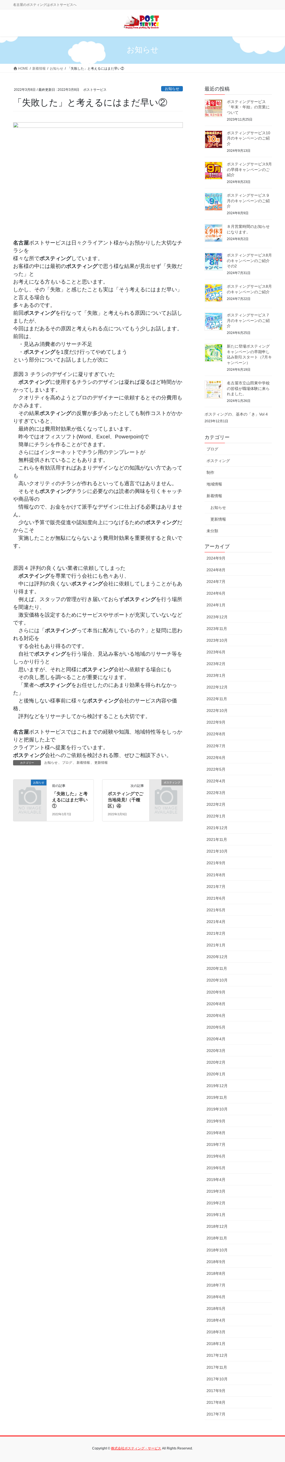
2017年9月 (216, 1390)
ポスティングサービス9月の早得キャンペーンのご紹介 (249, 169)
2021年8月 (216, 875)
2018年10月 (217, 1250)
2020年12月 (217, 957)
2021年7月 (216, 886)
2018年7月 (216, 1285)
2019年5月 (216, 1168)
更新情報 (101, 763)
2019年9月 (216, 1121)
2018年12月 (217, 1226)
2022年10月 (217, 710)
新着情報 (83, 763)
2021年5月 (216, 910)
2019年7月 (216, 1144)
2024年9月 (216, 558)
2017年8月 (216, 1402)
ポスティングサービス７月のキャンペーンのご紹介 (248, 320)
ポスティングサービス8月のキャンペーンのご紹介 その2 (249, 260)
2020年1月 (216, 1074)
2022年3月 (216, 792)
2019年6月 (216, 1156)
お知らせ (172, 89)
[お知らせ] (29, 789)
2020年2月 (216, 1062)
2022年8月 (216, 734)
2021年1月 (216, 945)
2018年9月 (216, 1262)
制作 (210, 472)
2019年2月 (216, 1203)
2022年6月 (216, 757)
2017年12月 (217, 1355)
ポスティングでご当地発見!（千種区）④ (125, 800)
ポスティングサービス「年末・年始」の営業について (248, 107)
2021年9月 (216, 863)
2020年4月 (216, 1039)
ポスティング (218, 460)
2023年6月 (216, 652)
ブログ (67, 763)
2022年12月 (217, 687)
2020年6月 (216, 1015)
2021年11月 (217, 839)
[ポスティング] (166, 789)
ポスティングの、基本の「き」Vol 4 (236, 414)
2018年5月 (216, 1308)
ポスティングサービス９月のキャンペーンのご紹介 (248, 200)
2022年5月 (216, 769)
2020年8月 (216, 1004)
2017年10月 (217, 1379)
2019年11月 (217, 1097)
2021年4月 (216, 921)
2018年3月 (216, 1332)
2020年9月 (216, 992)
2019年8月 (216, 1133)
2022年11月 (217, 699)
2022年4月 (216, 781)
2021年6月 (216, 898)
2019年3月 (216, 1191)
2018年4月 (216, 1320)
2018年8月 (216, 1273)
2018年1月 (216, 1343)
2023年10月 (217, 640)
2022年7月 (216, 746)
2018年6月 (216, 1297)
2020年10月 (217, 980)
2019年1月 (216, 1214)
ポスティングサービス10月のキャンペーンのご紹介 (248, 138)
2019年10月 (217, 1109)
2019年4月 (216, 1179)
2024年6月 (216, 593)
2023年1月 (216, 675)
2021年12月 (217, 828)
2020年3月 (216, 1050)
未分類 (212, 531)
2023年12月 (217, 617)
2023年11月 (217, 628)
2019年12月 (217, 1085)
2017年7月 (216, 1414)
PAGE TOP (272, 1413)
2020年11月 (217, 968)
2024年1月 (216, 605)
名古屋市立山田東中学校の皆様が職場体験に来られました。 (248, 388)
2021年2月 (216, 933)
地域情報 (214, 484)
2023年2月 (216, 664)
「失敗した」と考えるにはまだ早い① (70, 800)
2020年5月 (216, 1027)
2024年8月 (216, 570)
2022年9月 (216, 722)
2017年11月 (217, 1367)
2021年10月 (217, 851)
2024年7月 (216, 581)
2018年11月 (217, 1238)
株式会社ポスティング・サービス (136, 1448)
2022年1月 (216, 816)
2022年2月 (216, 804)
